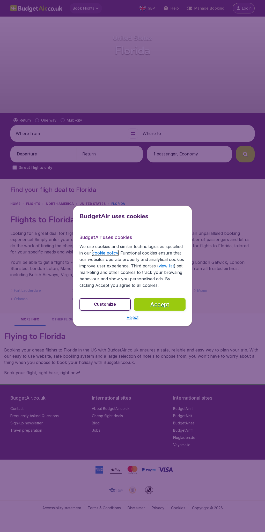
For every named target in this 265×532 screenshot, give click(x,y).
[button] (132, 317)
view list (166, 265)
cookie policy (105, 253)
